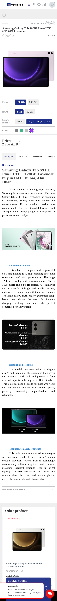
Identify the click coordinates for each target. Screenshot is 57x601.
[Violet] (31, 130)
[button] (28, 69)
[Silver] (26, 130)
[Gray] (16, 130)
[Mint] (21, 130)
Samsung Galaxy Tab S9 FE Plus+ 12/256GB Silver (24, 565)
